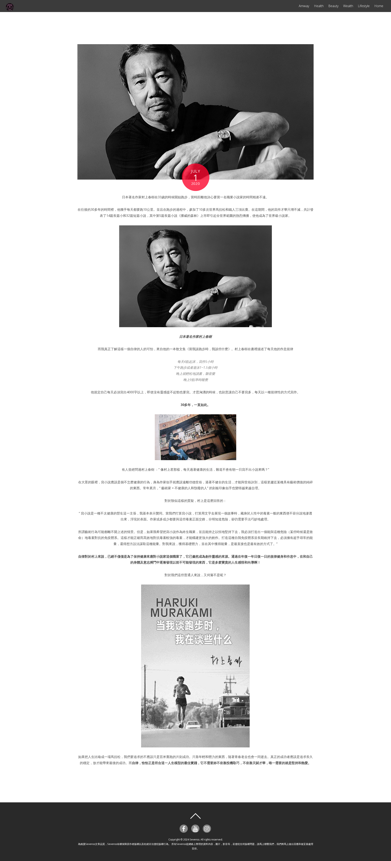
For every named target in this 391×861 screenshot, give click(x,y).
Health (319, 6)
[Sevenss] (10, 9)
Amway (304, 6)
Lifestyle (364, 6)
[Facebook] (184, 828)
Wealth (348, 6)
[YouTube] (196, 828)
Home (378, 6)
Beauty (333, 6)
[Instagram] (207, 828)
